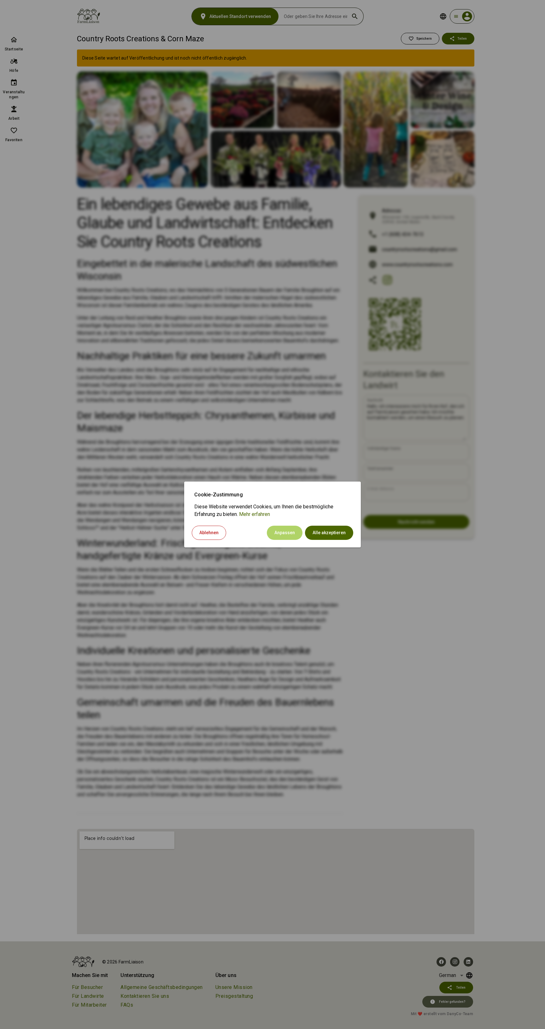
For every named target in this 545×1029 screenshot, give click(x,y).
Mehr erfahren (254, 514)
